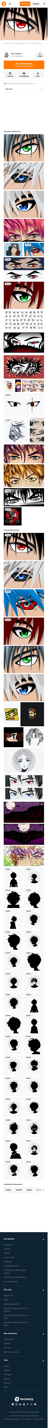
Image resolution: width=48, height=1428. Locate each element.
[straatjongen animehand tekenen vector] (11, 767)
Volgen (40, 56)
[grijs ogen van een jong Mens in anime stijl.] (23, 507)
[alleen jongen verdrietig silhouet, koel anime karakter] (13, 976)
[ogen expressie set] (23, 333)
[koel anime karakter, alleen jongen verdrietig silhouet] (13, 1290)
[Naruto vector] (13, 248)
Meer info (9, 88)
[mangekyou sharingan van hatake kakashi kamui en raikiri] (23, 432)
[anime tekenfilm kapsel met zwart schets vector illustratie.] (13, 836)
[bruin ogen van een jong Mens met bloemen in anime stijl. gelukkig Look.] (23, 955)
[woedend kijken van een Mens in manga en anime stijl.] (23, 550)
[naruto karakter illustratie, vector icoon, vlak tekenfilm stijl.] (12, 399)
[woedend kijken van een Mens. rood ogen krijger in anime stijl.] (23, 229)
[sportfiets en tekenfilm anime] (13, 570)
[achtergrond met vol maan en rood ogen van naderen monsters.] (23, 911)
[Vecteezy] (3, 3)
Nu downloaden (24, 64)
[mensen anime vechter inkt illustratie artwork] (16, 457)
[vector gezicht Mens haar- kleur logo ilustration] (15, 792)
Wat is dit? (32, 84)
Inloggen (36, 4)
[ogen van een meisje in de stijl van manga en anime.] (23, 380)
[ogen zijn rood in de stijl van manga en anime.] (23, 356)
